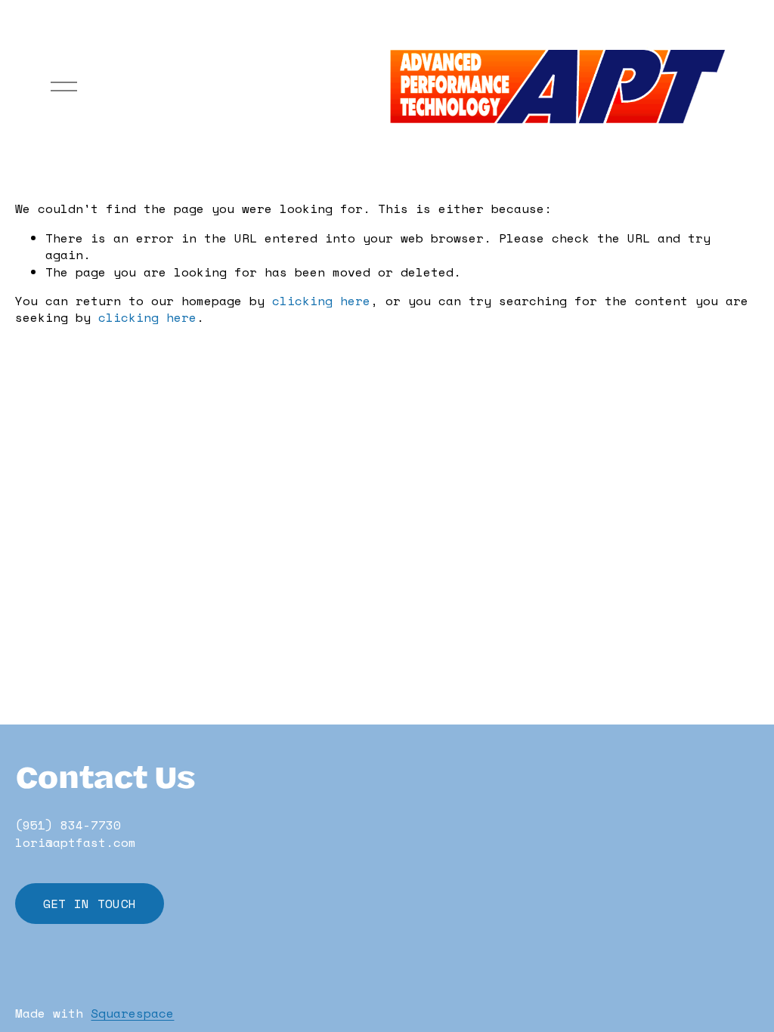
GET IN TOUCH (90, 904)
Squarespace (132, 1013)
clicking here (321, 301)
